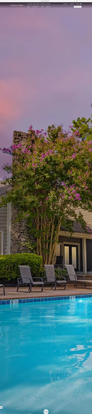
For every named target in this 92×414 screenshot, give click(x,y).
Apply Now (65, 3)
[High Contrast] (1, 407)
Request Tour (77, 6)
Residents (72, 3)
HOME (28, 6)
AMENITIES (48, 6)
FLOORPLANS (35, 6)
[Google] (80, 3)
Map (42, 6)
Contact (77, 3)
